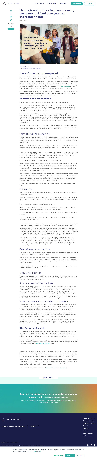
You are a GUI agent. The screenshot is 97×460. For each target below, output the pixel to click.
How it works (39, 3)
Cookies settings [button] (58, 455)
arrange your (40, 343)
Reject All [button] (79, 456)
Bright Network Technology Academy (56, 367)
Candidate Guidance (89, 423)
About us (86, 428)
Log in (90, 3)
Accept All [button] (70, 455)
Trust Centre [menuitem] (14, 442)
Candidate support (88, 421)
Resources (63, 3)
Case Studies (52, 3)
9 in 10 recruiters (65, 86)
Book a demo (77, 3)
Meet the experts (88, 433)
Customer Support (88, 418)
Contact (85, 426)
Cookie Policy (37, 451)
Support (33, 426)
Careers (85, 431)
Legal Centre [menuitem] (5, 442)
